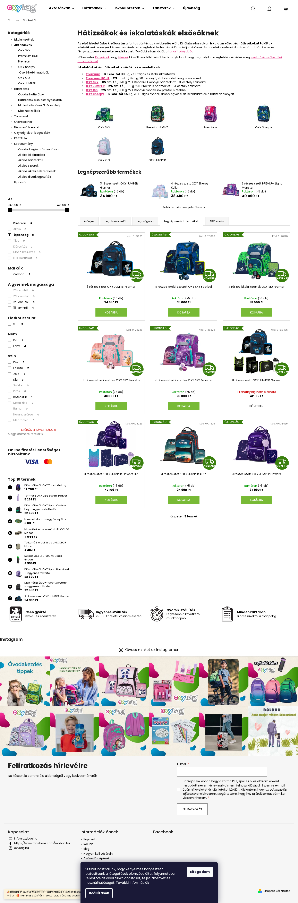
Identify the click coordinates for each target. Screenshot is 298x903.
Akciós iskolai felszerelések (37, 171)
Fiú (18, 340)
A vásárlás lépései (96, 858)
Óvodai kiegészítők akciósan (38, 149)
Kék (18, 362)
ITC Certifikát (25, 258)
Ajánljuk (89, 221)
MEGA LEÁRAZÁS (27, 252)
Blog (87, 849)
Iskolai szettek (24, 39)
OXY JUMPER (27, 83)
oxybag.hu (21, 848)
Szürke (21, 385)
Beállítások (99, 893)
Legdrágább (145, 221)
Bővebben (256, 406)
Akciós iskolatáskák (31, 155)
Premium (24, 61)
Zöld (19, 374)
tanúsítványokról (180, 51)
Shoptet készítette (277, 891)
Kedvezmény (23, 144)
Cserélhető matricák (34, 72)
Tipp (19, 241)
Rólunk (88, 844)
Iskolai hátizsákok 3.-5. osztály (39, 105)
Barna (20, 408)
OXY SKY (24, 50)
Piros (19, 391)
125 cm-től (24, 302)
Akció (19, 229)
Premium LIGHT (29, 56)
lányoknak (102, 57)
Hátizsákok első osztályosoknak (40, 100)
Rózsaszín (22, 397)
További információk (132, 882)
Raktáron (22, 223)
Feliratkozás (192, 809)
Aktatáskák (23, 45)
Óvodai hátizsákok (31, 94)
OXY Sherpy (26, 67)
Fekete (21, 368)
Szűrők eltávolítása (37, 430)
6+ (18, 324)
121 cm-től (23, 290)
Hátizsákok (21, 89)
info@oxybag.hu (25, 838)
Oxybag (22, 274)
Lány (19, 346)
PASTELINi (20, 138)
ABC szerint (217, 221)
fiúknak (123, 57)
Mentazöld (23, 420)
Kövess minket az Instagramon (152, 649)
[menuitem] (61, 8)
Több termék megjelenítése (182, 207)
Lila (18, 380)
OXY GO (24, 78)
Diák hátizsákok (29, 111)
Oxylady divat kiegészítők (32, 133)
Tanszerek (21, 116)
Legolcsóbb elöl (115, 221)
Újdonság (20, 182)
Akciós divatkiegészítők (34, 177)
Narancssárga (26, 414)
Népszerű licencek (27, 127)
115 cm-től (23, 308)
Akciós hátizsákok (30, 160)
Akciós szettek (28, 166)
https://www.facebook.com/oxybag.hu (42, 843)
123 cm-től (24, 296)
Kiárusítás (22, 246)
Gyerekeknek (23, 122)
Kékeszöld (23, 403)
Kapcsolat (91, 839)
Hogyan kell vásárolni (98, 854)
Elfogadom (200, 871)
